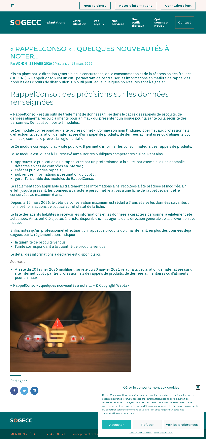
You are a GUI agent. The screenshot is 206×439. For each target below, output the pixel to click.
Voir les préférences (182, 425)
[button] (198, 387)
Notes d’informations (135, 5)
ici (100, 218)
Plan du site (56, 434)
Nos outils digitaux (138, 22)
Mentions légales (163, 432)
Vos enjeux (99, 22)
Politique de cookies (141, 432)
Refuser (147, 425)
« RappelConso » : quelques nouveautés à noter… (51, 285)
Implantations (54, 22)
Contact (184, 22)
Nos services (118, 22)
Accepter (116, 425)
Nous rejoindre (95, 5)
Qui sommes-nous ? (161, 22)
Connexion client (178, 5)
